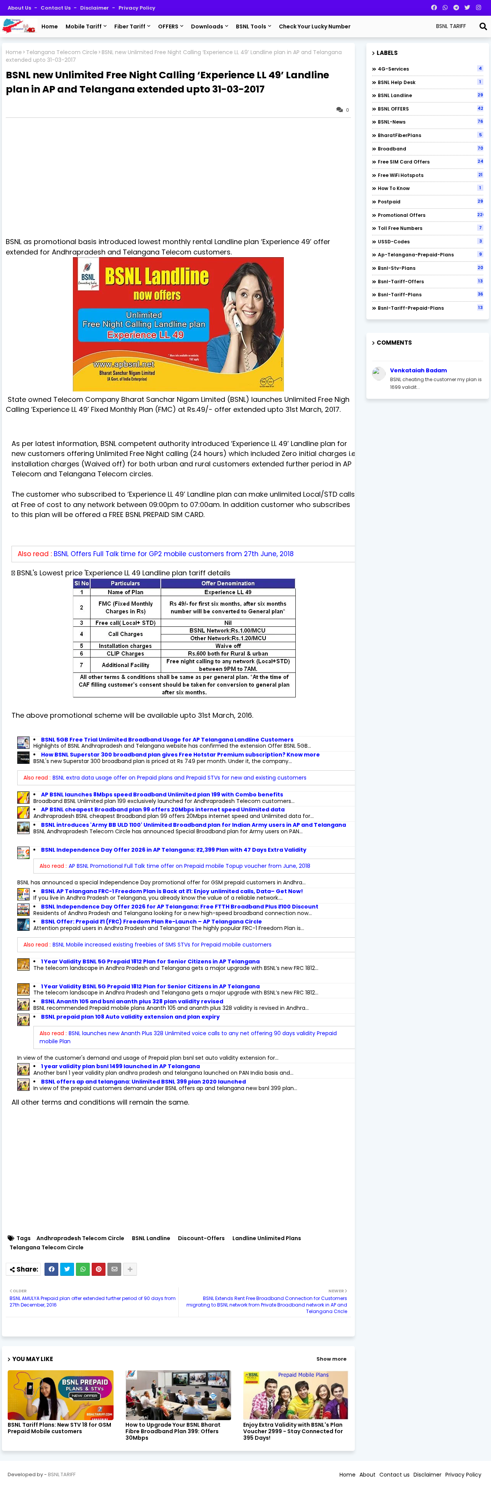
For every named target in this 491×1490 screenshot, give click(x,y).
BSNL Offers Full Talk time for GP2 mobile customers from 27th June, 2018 (174, 553)
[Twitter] (67, 1269)
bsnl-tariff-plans (430, 294)
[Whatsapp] (83, 1269)
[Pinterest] (98, 1269)
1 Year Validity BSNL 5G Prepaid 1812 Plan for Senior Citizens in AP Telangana (150, 961)
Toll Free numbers (430, 228)
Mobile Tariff (84, 26)
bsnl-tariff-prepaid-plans (430, 307)
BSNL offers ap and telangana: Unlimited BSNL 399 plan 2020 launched (143, 1081)
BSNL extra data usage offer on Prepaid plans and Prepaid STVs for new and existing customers (179, 777)
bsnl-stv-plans (430, 267)
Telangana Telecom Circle (61, 52)
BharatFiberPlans (430, 135)
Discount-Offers (201, 1238)
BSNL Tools (251, 26)
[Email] (114, 1269)
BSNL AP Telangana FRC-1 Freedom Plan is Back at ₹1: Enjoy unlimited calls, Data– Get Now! (172, 891)
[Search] (483, 26)
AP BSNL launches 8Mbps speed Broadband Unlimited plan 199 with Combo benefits (162, 794)
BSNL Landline (151, 1238)
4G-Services (430, 68)
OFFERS (168, 26)
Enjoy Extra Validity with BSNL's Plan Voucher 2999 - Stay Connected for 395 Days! (293, 1431)
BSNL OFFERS (430, 108)
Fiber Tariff (129, 26)
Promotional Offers (430, 214)
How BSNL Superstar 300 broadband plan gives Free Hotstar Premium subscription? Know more (180, 754)
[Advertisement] (182, 177)
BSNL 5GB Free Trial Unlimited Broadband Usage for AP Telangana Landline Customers (167, 739)
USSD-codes (430, 241)
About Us (20, 8)
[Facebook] (51, 1269)
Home (49, 26)
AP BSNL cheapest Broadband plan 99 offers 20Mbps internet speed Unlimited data (163, 809)
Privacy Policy (137, 8)
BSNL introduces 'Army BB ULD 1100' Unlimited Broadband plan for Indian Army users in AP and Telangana (193, 825)
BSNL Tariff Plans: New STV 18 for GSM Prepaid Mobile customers (59, 1428)
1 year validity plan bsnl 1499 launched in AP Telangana (120, 1066)
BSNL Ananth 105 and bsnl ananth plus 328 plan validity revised (132, 1001)
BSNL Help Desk (429, 82)
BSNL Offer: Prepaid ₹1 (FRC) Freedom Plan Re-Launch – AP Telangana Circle (151, 921)
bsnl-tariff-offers (430, 281)
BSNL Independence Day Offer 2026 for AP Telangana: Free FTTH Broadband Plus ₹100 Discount (179, 906)
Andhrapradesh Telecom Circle (80, 1238)
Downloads (207, 26)
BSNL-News (430, 121)
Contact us (56, 8)
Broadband (430, 148)
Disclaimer (95, 8)
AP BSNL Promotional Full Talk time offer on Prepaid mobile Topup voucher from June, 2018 (189, 866)
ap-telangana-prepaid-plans (430, 254)
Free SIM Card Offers (430, 161)
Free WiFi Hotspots (430, 175)
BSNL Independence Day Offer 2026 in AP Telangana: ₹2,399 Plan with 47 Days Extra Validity (173, 850)
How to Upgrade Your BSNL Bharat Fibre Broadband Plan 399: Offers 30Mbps (173, 1431)
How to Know (429, 188)
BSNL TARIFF (62, 1474)
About (367, 1474)
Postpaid (430, 201)
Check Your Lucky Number (315, 26)
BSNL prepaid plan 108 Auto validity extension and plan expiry (130, 1017)
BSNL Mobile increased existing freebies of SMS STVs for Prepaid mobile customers (162, 944)
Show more (331, 1359)
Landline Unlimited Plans (266, 1238)
